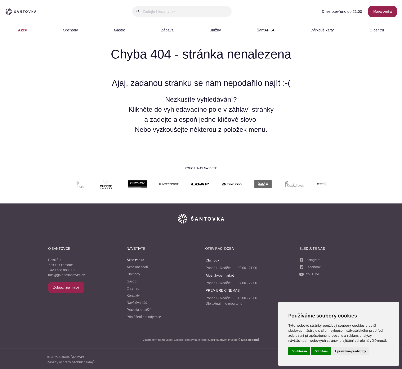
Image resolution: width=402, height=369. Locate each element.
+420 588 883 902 (61, 270)
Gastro (119, 30)
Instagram (313, 260)
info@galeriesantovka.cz (66, 275)
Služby (215, 30)
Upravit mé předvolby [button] (350, 351)
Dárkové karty (322, 30)
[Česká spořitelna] (255, 185)
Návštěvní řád (137, 302)
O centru (133, 288)
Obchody (70, 30)
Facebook (313, 267)
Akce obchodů (137, 267)
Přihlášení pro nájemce (144, 317)
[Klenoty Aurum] (130, 185)
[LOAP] (193, 185)
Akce (22, 30)
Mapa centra (382, 11)
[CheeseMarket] (98, 185)
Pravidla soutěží (139, 310)
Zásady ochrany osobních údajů (71, 362)
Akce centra (135, 260)
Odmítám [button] (321, 351)
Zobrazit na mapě (66, 287)
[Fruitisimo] (287, 185)
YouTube (312, 274)
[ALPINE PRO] (224, 185)
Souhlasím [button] (299, 351)
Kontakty (133, 295)
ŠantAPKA (265, 30)
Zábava (167, 30)
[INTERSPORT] (161, 185)
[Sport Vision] (318, 185)
